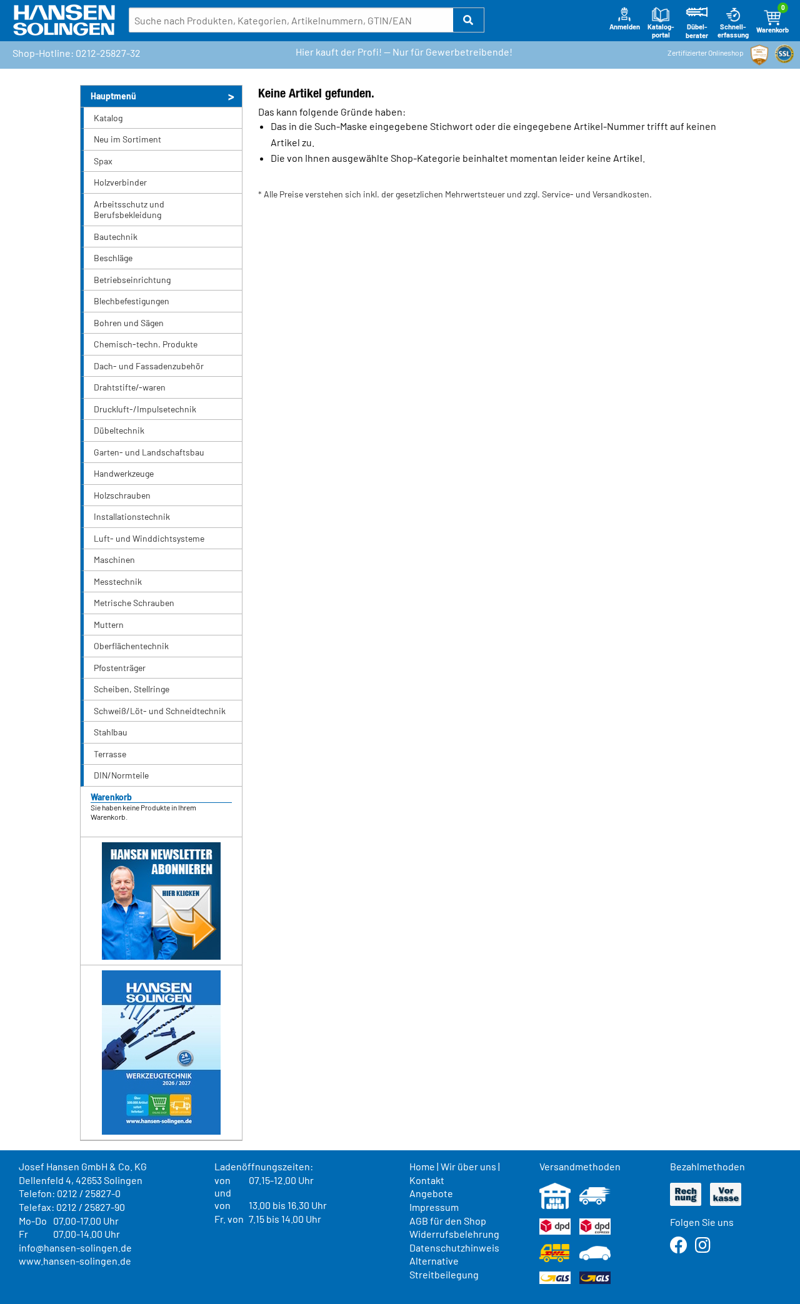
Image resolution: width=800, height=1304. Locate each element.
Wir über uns (468, 1166)
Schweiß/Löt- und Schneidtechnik (160, 710)
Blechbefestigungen (131, 301)
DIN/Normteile (121, 775)
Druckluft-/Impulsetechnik (145, 409)
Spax (103, 161)
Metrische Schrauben (134, 602)
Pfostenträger (120, 667)
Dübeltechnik (119, 430)
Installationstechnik (132, 516)
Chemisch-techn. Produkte (146, 344)
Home (422, 1166)
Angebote (431, 1193)
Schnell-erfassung (733, 30)
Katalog (108, 117)
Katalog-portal (661, 30)
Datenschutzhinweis (454, 1247)
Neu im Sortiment (127, 139)
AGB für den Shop (447, 1221)
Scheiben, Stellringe (131, 689)
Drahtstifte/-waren (130, 387)
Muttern (109, 624)
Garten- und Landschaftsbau (149, 452)
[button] (468, 19)
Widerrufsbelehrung (454, 1234)
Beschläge (113, 257)
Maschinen (114, 559)
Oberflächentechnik (131, 645)
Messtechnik (118, 581)
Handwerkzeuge (124, 473)
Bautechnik (116, 236)
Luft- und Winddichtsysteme (149, 538)
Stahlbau (111, 732)
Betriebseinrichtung (132, 279)
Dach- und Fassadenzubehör (149, 366)
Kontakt (426, 1180)
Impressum (434, 1207)
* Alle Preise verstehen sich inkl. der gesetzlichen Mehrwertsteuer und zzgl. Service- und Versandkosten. (455, 194)
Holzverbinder (120, 182)
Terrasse (110, 754)
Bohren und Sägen (129, 322)
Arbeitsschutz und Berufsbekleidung (129, 210)
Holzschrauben (122, 495)
